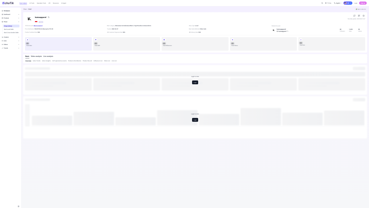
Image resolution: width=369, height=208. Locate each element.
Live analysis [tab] (48, 56)
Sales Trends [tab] (36, 61)
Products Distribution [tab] (74, 61)
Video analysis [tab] (36, 56)
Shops (25, 9)
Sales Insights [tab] (46, 61)
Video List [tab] (107, 61)
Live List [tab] (114, 61)
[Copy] (48, 17)
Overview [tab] (28, 61)
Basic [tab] (27, 56)
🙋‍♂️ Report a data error (361, 9)
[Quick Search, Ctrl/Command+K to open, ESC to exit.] (322, 3)
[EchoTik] (8, 3)
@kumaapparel (38, 25)
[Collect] (363, 15)
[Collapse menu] (18, 206)
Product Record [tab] (87, 61)
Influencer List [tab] (98, 61)
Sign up (363, 3)
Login (355, 3)
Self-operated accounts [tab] (59, 61)
